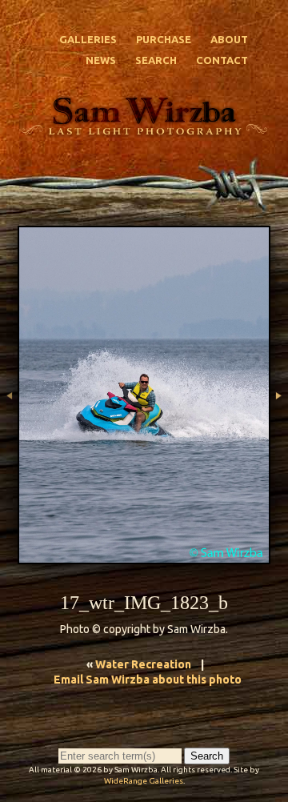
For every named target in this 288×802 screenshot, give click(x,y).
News (101, 60)
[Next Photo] (279, 439)
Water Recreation (143, 664)
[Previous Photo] (9, 439)
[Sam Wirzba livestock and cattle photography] (144, 128)
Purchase (163, 39)
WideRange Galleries (143, 780)
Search (156, 60)
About (229, 39)
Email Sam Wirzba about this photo (148, 679)
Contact (222, 60)
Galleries (88, 39)
